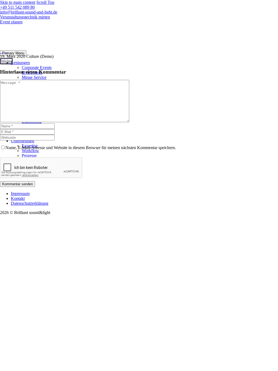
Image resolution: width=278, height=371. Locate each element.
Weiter (6, 61)
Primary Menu (13, 53)
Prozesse (29, 155)
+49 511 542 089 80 (17, 7)
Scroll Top (45, 2)
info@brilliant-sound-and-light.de (28, 12)
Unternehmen (22, 141)
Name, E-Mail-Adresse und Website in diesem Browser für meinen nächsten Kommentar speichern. (90, 147)
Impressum (20, 193)
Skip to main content (17, 2)
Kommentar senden (17, 184)
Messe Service (34, 77)
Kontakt (18, 198)
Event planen (11, 22)
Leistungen (20, 62)
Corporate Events (37, 67)
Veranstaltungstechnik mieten (25, 17)
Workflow (30, 150)
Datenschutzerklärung (29, 203)
